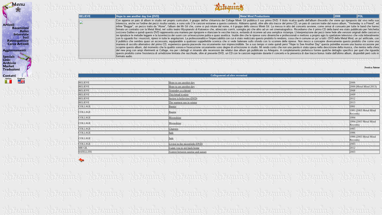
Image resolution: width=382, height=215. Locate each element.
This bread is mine (179, 94)
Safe (171, 132)
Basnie (172, 106)
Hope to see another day (182, 82)
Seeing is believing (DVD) (183, 98)
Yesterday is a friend (180, 90)
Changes (173, 128)
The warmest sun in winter (183, 102)
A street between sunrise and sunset (188, 151)
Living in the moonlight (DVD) (186, 143)
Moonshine (175, 117)
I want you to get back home (184, 147)
